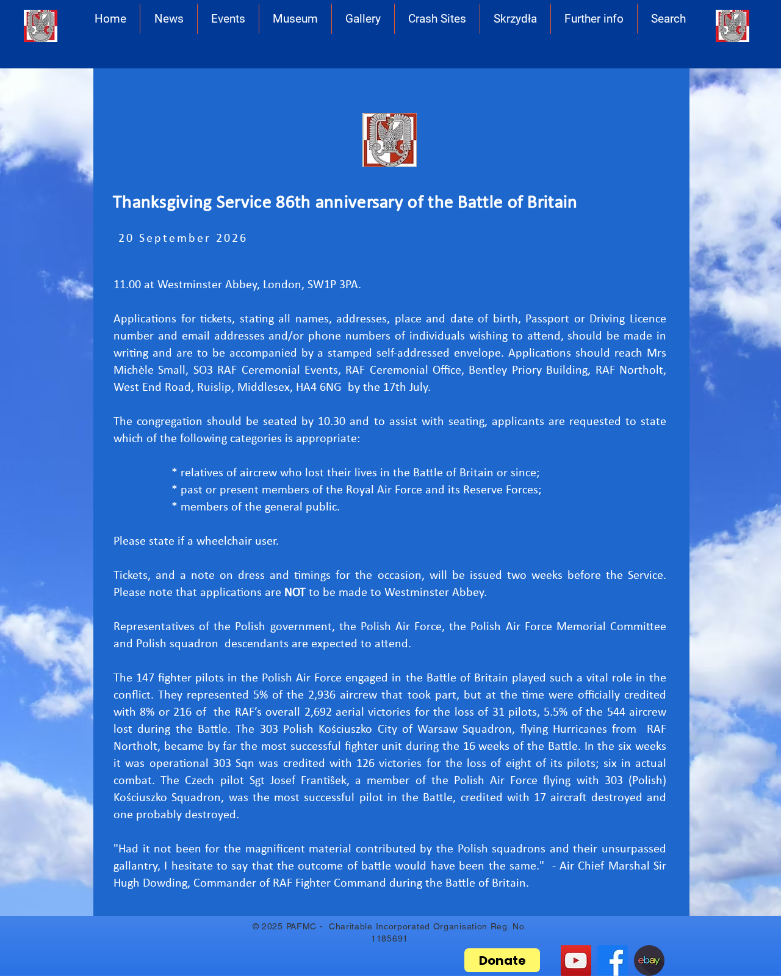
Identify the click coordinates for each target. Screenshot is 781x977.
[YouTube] (576, 960)
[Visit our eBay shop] (649, 960)
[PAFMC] (612, 960)
